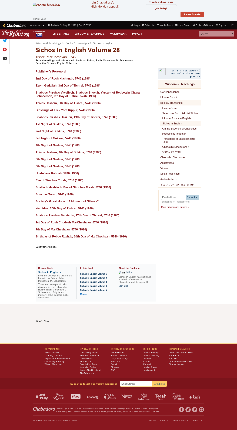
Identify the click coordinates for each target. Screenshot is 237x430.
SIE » (129, 272)
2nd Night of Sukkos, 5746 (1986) (58, 131)
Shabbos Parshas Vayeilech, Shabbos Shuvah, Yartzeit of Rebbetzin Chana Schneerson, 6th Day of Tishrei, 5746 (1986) (88, 94)
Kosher (146, 361)
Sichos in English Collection (61, 63)
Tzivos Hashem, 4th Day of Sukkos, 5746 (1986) (68, 152)
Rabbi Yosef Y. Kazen (97, 411)
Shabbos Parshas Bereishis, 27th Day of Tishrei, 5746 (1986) (77, 215)
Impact (137, 33)
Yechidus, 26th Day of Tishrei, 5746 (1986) (65, 208)
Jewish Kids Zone (88, 364)
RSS (113, 370)
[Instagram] (201, 409)
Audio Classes (110, 396)
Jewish (137, 411)
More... (83, 294)
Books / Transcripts (77, 43)
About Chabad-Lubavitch (181, 352)
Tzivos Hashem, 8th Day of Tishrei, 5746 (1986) (68, 103)
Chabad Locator (176, 364)
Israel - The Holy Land (90, 370)
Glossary (115, 367)
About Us (164, 420)
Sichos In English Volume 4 (93, 286)
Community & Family (54, 361)
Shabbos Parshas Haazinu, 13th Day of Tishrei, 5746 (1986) (76, 117)
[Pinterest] (194, 409)
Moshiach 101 (87, 361)
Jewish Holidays (151, 352)
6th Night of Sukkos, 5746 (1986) (58, 166)
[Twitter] (188, 409)
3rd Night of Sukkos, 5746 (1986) (58, 138)
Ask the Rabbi (165, 25)
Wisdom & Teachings (89, 33)
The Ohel (173, 358)
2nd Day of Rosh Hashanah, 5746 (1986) (63, 78)
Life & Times (61, 33)
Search (114, 364)
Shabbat (147, 358)
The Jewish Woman (89, 355)
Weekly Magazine (53, 364)
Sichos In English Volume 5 (93, 290)
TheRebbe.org (87, 373)
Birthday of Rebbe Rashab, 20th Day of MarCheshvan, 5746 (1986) (81, 236)
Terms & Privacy (180, 420)
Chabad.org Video (89, 352)
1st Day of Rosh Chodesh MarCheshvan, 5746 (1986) (72, 222)
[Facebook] (181, 409)
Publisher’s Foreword (51, 71)
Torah (118, 411)
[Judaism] (14, 25)
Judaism (125, 411)
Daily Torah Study (119, 358)
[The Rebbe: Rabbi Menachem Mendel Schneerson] (24, 33)
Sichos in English (103, 43)
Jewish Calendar (119, 355)
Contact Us (197, 420)
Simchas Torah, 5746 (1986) (55, 194)
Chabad (85, 408)
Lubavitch (93, 408)
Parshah (147, 364)
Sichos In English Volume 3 (93, 282)
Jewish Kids (195, 396)
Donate (209, 25)
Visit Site (123, 286)
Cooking (144, 396)
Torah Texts (161, 396)
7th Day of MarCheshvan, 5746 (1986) (61, 229)
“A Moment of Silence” (67, 201)
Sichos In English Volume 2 (93, 278)
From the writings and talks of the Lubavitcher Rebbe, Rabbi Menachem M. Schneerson (84, 60)
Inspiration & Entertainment (57, 358)
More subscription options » (175, 207)
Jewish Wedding (151, 355)
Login (136, 25)
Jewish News (86, 358)
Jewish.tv (76, 396)
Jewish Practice (52, 352)
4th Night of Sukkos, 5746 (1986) (58, 145)
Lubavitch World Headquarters (147, 408)
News (127, 396)
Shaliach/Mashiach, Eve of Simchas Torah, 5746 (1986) (73, 187)
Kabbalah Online (88, 367)
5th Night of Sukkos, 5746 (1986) (58, 159)
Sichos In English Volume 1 (93, 274)
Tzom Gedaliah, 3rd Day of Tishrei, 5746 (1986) (68, 85)
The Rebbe (174, 355)
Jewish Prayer (150, 367)
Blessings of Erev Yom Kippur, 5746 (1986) (65, 110)
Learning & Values (53, 355)
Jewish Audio (149, 370)
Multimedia (118, 33)
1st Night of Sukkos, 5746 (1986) (58, 124)
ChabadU (93, 396)
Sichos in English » (49, 272)
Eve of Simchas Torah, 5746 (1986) (59, 180)
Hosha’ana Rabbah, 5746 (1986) (57, 173)
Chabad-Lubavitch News (180, 361)
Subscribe (115, 361)
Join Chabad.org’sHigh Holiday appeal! (105, 4)
